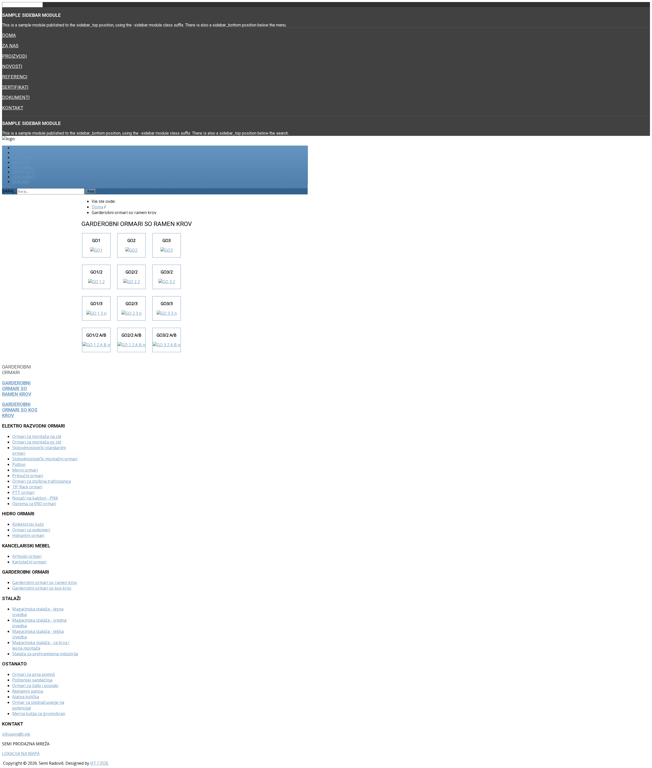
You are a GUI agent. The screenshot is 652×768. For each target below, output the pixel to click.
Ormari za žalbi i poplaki (35, 685)
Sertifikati (15, 87)
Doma (9, 35)
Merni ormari (25, 470)
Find (91, 191)
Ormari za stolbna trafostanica (41, 481)
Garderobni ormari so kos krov (41, 588)
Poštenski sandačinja (32, 680)
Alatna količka (25, 697)
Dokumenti (16, 97)
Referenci (14, 77)
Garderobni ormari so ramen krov (44, 582)
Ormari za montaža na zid (36, 436)
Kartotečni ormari (29, 562)
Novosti (12, 66)
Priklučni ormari (27, 475)
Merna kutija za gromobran (38, 713)
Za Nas (10, 46)
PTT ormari (23, 492)
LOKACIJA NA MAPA (20, 753)
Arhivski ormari (27, 556)
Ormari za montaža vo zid (36, 442)
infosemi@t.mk (16, 734)
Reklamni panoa (27, 691)
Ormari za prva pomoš (33, 674)
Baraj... (9, 191)
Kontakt (12, 108)
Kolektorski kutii (28, 524)
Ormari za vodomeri (31, 530)
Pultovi (18, 464)
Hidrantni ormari (28, 535)
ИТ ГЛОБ (99, 763)
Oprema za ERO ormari (34, 503)
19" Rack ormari (27, 487)
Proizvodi (14, 56)
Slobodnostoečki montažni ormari (44, 459)
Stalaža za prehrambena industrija (45, 654)
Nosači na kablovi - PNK (35, 498)
